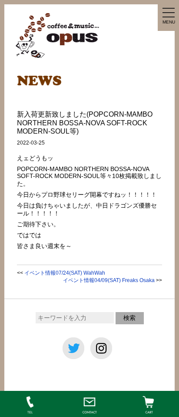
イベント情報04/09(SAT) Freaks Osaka (109, 280)
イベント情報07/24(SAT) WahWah (64, 273)
